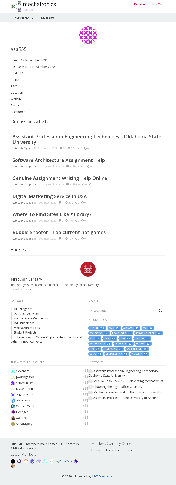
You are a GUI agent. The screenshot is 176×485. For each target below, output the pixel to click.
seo (94, 338)
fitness (142, 343)
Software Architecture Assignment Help (58, 160)
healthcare (121, 333)
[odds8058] (13, 461)
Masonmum (24, 388)
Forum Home (24, 17)
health (97, 328)
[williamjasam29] (52, 461)
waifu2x (21, 418)
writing (142, 338)
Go (160, 310)
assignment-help (148, 333)
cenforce (123, 343)
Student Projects (25, 332)
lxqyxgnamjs (24, 394)
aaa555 (28, 202)
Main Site (47, 17)
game (109, 338)
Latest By (17, 148)
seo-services (100, 343)
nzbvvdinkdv (24, 383)
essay (95, 354)
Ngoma (28, 148)
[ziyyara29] (39, 461)
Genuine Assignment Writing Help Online (59, 178)
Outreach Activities (26, 314)
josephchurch (32, 166)
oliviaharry (23, 400)
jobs (125, 338)
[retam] (45, 461)
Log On (157, 4)
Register (139, 4)
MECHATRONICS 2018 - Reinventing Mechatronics (128, 381)
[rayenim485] (26, 461)
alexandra (22, 371)
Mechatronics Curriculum (31, 318)
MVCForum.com (103, 476)
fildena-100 (113, 348)
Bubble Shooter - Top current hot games (59, 232)
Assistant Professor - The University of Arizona (125, 398)
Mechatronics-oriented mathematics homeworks (127, 392)
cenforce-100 (116, 354)
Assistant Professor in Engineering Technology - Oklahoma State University (86, 139)
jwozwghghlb (25, 377)
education (98, 333)
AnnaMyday (24, 424)
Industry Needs (24, 323)
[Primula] (32, 461)
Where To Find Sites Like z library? (52, 214)
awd (113, 328)
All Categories (23, 309)
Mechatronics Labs (27, 328)
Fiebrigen (22, 412)
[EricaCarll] (64, 461)
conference (136, 348)
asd (147, 328)
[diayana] (76, 461)
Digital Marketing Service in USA (49, 196)
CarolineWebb (25, 406)
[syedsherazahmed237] (13, 466)
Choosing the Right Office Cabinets (117, 387)
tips (94, 348)
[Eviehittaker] (19, 461)
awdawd (130, 328)
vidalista (139, 354)
